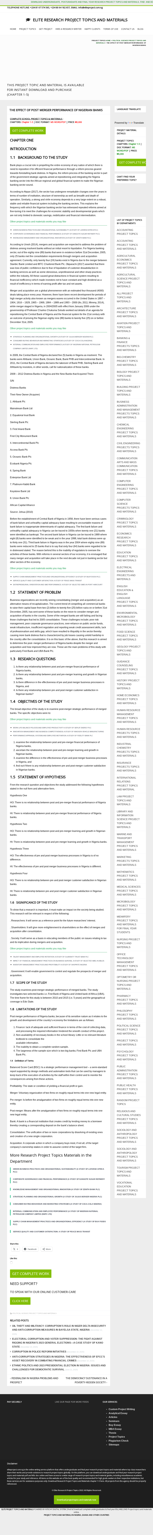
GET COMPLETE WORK (27, 131)
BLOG (140, 29)
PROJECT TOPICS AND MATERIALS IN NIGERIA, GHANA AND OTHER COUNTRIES (76, 1515)
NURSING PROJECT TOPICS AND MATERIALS (128, 943)
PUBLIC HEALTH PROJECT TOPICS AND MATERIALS (127, 1089)
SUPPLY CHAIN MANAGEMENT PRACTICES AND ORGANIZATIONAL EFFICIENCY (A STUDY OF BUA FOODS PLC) (56, 577)
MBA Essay (115, 1429)
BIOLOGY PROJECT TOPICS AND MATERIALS (128, 376)
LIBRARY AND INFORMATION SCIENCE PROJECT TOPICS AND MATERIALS (128, 819)
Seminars (114, 1421)
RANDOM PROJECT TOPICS (128, 1102)
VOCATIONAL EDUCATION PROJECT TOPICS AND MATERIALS (127, 1188)
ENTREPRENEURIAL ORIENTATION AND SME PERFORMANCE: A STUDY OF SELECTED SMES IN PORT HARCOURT (57, 584)
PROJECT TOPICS (27, 29)
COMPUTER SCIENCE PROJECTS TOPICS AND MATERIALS (128, 506)
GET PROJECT (45, 29)
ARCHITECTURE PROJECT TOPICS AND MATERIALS (127, 312)
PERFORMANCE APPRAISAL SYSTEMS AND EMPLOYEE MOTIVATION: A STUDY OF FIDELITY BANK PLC (53, 735)
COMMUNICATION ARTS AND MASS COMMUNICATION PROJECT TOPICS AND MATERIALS (127, 466)
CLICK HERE (20, 1301)
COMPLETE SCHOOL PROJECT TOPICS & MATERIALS (36, 118)
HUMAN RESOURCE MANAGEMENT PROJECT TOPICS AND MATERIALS (128, 716)
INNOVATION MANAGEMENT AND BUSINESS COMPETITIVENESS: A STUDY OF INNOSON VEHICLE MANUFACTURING (58, 731)
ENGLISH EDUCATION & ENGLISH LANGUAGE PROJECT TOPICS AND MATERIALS (127, 596)
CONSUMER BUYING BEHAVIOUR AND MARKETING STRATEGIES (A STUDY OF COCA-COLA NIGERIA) (52, 341)
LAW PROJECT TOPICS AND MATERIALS (125, 800)
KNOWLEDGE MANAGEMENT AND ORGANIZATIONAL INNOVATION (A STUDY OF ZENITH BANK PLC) (52, 238)
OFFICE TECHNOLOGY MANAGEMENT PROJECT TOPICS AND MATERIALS (127, 962)
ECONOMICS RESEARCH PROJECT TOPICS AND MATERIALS (127, 539)
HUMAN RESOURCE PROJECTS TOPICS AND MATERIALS (128, 733)
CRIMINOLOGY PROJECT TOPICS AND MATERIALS (127, 523)
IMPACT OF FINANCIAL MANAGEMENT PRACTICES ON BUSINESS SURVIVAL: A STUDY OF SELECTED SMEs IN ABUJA (58, 961)
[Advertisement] (46, 60)
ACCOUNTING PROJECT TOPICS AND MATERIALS (127, 245)
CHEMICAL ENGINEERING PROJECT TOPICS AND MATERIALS (127, 430)
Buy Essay (115, 1425)
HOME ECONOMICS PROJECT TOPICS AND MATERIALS (128, 699)
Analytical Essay (118, 1413)
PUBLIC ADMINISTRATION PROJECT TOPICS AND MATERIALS (127, 1072)
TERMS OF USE (110, 29)
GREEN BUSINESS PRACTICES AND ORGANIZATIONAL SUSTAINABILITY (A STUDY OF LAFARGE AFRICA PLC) (55, 230)
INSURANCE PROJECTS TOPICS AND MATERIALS (128, 767)
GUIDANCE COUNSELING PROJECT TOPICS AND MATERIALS (127, 667)
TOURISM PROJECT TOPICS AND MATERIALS (128, 1172)
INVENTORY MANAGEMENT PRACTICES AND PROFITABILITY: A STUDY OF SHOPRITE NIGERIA (50, 965)
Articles (113, 1417)
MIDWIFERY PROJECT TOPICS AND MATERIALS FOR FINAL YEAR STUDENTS (127, 924)
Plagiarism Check (118, 1440)
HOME (13, 29)
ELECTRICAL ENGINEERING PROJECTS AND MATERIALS (126, 573)
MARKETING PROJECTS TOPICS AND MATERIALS (128, 861)
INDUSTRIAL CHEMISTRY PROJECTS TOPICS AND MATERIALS (128, 750)
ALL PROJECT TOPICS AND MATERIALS (125, 297)
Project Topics (117, 1436)
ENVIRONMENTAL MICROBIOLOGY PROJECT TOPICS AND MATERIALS (127, 619)
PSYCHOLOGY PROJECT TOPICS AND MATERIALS (127, 1055)
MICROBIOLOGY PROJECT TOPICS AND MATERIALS (127, 905)
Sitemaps (114, 1444)
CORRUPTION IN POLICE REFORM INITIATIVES (39, 1351)
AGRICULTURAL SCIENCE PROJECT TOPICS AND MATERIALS (128, 280)
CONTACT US (127, 29)
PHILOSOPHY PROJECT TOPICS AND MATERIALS (127, 1015)
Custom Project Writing (122, 1409)
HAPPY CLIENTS (92, 29)
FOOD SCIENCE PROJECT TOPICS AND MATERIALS (127, 636)
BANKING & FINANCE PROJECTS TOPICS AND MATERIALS (128, 344)
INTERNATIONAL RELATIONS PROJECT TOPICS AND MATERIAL (127, 783)
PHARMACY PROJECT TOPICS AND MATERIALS (127, 1000)
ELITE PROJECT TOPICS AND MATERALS (17, 1509)
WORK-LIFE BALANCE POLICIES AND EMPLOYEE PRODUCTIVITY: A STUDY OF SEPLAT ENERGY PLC (52, 728)
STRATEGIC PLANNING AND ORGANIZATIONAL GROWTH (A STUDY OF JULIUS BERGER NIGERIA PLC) (53, 337)
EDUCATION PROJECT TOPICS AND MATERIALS (127, 556)
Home (108, 40)
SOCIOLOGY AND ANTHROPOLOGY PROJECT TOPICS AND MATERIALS (127, 1136)
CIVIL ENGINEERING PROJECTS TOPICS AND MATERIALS (128, 447)
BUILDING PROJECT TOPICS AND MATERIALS (128, 391)
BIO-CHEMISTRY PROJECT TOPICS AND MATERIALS (127, 361)
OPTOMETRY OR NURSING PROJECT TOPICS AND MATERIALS (128, 983)
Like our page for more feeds (72, 1401)
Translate (138, 123)
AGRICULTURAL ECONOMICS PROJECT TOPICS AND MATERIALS (127, 262)
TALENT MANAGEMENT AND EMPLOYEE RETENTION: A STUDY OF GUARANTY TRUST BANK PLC (51, 957)
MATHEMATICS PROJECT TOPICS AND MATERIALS (127, 876)
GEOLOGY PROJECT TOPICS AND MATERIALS (129, 650)
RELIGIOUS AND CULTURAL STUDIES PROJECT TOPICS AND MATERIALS (129, 1117)
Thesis (112, 1433)
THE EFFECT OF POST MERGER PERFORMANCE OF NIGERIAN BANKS (56, 110)
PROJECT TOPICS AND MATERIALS (127, 1042)
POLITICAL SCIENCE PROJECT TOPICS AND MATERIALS (34, 1313)
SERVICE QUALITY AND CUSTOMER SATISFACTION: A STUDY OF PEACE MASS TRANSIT (47, 580)
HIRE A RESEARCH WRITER (68, 29)
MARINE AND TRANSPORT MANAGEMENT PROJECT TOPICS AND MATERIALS (127, 842)
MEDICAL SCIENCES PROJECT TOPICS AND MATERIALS (129, 891)
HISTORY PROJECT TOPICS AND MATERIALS (128, 684)
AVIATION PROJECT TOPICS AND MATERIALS (128, 327)
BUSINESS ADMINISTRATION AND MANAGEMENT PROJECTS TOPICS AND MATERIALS (128, 410)
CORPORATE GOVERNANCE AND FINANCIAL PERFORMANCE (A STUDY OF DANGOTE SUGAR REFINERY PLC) (56, 234)
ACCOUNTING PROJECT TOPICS (127, 232)
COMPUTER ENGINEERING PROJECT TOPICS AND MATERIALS (127, 487)
